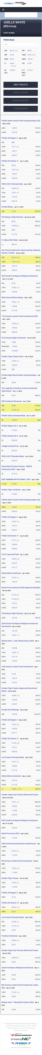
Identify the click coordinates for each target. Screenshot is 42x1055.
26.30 (14, 188)
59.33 (14, 165)
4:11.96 (14, 310)
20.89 (14, 958)
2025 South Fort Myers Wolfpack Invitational (20, 276)
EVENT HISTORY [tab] (20, 92)
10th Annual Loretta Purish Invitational (18, 667)
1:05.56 (14, 328)
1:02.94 (14, 714)
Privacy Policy (9, 1023)
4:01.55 (14, 132)
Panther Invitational (10, 936)
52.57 (14, 945)
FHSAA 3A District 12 (10, 903)
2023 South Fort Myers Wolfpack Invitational (20, 820)
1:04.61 (30, 59)
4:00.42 (14, 511)
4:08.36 (14, 752)
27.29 (14, 595)
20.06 (14, 940)
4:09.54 (14, 332)
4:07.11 (14, 733)
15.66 (14, 302)
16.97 (14, 762)
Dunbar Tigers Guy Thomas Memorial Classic (20, 795)
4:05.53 (14, 270)
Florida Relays (7, 207)
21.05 (29, 63)
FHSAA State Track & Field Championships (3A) (21, 121)
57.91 (14, 283)
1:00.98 (14, 648)
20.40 (14, 975)
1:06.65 (14, 544)
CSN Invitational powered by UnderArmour (19, 844)
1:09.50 (14, 729)
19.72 (14, 926)
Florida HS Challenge (10, 710)
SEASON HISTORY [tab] (20, 100)
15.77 (14, 540)
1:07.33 (14, 197)
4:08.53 (14, 549)
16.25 (14, 724)
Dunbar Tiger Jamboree (11, 490)
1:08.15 (14, 828)
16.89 (14, 695)
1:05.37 (14, 128)
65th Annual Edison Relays (12, 297)
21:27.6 (14, 474)
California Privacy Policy (22, 1023)
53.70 (14, 930)
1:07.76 (14, 780)
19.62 (14, 868)
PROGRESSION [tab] (20, 108)
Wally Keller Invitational (11, 573)
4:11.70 (14, 770)
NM (13, 244)
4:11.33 (14, 234)
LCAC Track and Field (10, 554)
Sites (10, 1026)
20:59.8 (14, 440)
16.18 (14, 743)
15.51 (14, 170)
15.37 (29, 55)
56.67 (14, 979)
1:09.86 (14, 806)
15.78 (14, 599)
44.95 (29, 51)
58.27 (14, 221)
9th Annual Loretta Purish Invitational (17, 861)
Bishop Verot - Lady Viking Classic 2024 (18, 641)
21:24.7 (30, 70)
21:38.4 (14, 494)
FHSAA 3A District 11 (10, 161)
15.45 (14, 521)
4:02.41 (14, 155)
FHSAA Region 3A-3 (10, 426)
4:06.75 (14, 201)
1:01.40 (14, 631)
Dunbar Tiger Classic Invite (12, 356)
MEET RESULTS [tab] (21, 84)
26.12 (12, 51)
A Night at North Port (10, 446)
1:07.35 (14, 618)
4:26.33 (14, 608)
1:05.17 (14, 151)
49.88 (14, 1009)
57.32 (12, 55)
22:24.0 (14, 461)
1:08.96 (14, 700)
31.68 (14, 922)
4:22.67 (14, 704)
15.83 (14, 559)
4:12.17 (14, 567)
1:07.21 (14, 747)
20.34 (14, 907)
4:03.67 (14, 530)
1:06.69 (14, 306)
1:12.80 (14, 872)
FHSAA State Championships (13, 415)
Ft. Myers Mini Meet (10, 240)
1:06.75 (14, 563)
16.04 (14, 361)
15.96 (14, 635)
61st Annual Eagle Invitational (14, 338)
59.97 (14, 395)
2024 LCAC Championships (13, 456)
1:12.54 (14, 855)
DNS (13, 230)
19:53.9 (12, 70)
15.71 (14, 147)
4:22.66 (14, 815)
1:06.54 (14, 365)
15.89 (14, 342)
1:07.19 (14, 657)
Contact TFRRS (31, 1026)
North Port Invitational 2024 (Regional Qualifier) (21, 587)
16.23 (14, 577)
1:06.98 (14, 292)
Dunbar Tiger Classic (10, 878)
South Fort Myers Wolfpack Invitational (17, 968)
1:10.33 (14, 838)
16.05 (14, 652)
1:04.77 (14, 526)
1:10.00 (14, 810)
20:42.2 (14, 451)
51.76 (14, 897)
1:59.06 (14, 346)
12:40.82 (15, 351)
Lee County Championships (13, 757)
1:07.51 (14, 603)
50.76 (12, 59)
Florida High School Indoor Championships (19, 375)
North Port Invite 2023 (10, 833)
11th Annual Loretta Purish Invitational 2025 (20, 316)
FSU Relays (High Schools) (12, 217)
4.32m (12, 63)
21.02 (14, 992)
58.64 (14, 382)
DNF (13, 142)
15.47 (14, 193)
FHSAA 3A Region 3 (10, 138)
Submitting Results (19, 1026)
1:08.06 (14, 766)
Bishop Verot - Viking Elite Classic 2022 (18, 1002)
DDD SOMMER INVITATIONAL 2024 (16, 479)
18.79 (14, 851)
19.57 (14, 802)
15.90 (14, 226)
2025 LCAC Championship (12, 184)
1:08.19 (14, 582)
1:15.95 (14, 887)
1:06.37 (14, 174)
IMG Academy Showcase (12, 401)
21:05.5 (14, 430)
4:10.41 (14, 682)
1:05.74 (14, 678)
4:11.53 (14, 785)
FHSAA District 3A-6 (10, 436)
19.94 (14, 883)
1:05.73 (14, 266)
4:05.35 (14, 178)
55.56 (14, 996)
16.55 (14, 674)
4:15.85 (14, 661)
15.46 (14, 287)
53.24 (14, 962)
